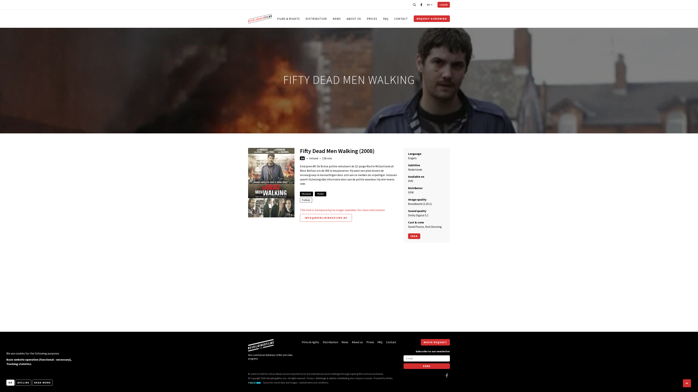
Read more (42, 382)
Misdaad (306, 193)
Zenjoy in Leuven (363, 378)
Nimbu (389, 378)
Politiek (306, 200)
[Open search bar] (414, 4)
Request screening (432, 18)
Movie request (435, 342)
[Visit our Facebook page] (421, 4)
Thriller (320, 193)
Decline (23, 382)
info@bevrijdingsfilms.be (326, 217)
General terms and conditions (313, 382)
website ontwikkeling (339, 378)
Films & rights (288, 18)
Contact (401, 18)
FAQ (385, 18)
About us (354, 18)
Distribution (316, 18)
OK (10, 382)
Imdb (414, 236)
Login (444, 4)
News (337, 18)
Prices (372, 18)
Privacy (310, 378)
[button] (687, 383)
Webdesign (321, 378)
